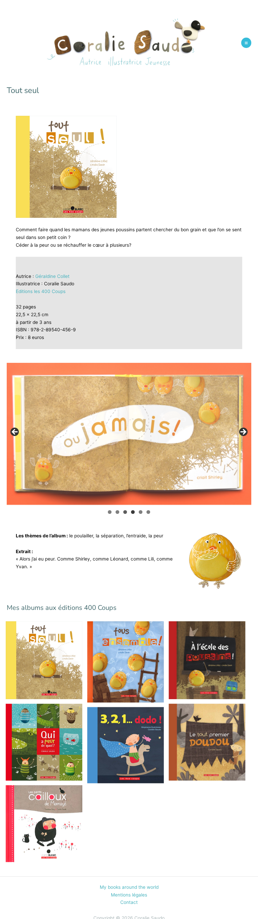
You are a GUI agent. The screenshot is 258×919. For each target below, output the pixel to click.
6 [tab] (148, 512)
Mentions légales (129, 895)
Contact (129, 902)
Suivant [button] (243, 432)
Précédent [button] (15, 432)
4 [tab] (133, 512)
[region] (129, 434)
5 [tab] (140, 512)
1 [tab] (110, 512)
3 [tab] (125, 512)
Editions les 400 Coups (41, 291)
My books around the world (129, 887)
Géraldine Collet (52, 276)
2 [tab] (117, 512)
